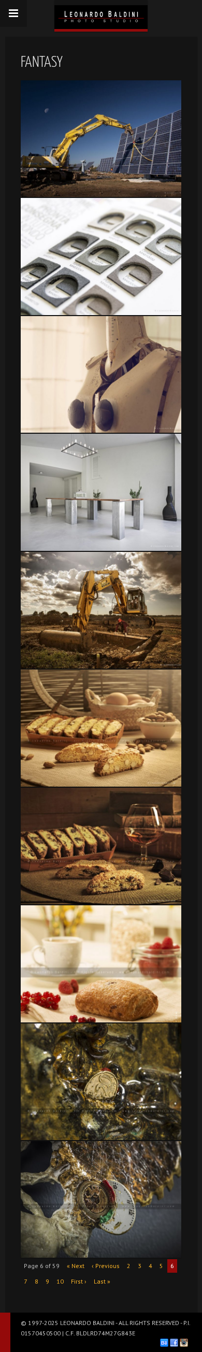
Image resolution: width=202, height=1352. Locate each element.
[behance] (164, 1343)
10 (60, 1281)
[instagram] (184, 1343)
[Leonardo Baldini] (101, 14)
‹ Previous (106, 1266)
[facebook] (174, 1343)
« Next (75, 1266)
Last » (102, 1281)
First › (78, 1281)
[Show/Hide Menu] (13, 13)
